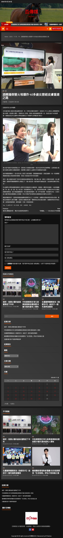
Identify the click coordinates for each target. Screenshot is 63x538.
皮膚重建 (26, 205)
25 (8, 399)
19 (16, 395)
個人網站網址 (8, 258)
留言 (6, 222)
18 (8, 395)
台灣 (3, 90)
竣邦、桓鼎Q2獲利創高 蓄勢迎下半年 (15, 327)
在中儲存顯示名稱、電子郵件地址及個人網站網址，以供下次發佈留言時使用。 (32, 263)
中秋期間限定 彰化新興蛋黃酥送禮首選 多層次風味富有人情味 (30, 304)
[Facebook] (30, 529)
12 (16, 391)
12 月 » (12, 404)
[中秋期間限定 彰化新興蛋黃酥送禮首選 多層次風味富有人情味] (31, 287)
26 (16, 399)
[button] (7, 29)
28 (31, 399)
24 (55, 395)
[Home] (3, 29)
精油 (30, 205)
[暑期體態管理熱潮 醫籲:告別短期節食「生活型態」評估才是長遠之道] (46, 456)
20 (23, 395)
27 (23, 399)
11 (8, 391)
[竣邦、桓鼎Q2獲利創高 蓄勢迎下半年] (12, 287)
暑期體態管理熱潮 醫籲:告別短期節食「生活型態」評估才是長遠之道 (24, 336)
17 (55, 391)
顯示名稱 (8, 246)
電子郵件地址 (9, 252)
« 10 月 (6, 404)
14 (31, 391)
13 (23, 391)
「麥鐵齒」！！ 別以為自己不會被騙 (49, 210)
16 (47, 391)
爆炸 (21, 205)
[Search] (48, 28)
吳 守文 (5, 102)
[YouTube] (33, 529)
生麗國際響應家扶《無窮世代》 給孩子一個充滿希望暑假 (51, 304)
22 (39, 395)
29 (39, 399)
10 (55, 388)
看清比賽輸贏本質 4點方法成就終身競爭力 (16, 210)
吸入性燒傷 (16, 205)
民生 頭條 (16, 306)
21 (31, 395)
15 (39, 391)
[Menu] (7, 29)
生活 (6, 90)
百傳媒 (31, 11)
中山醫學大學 (9, 205)
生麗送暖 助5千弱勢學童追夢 (12, 339)
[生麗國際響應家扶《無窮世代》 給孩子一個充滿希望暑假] (51, 287)
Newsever (40, 536)
